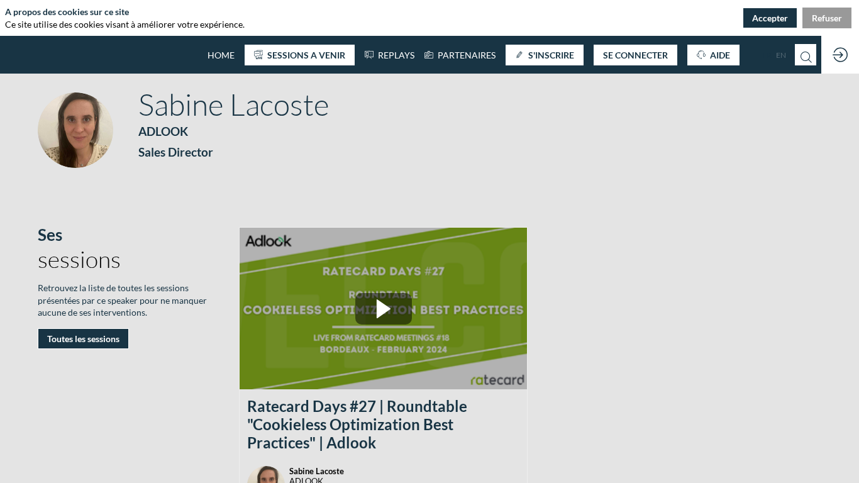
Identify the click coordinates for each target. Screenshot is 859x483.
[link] (460, 55)
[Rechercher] (805, 54)
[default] (221, 55)
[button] (300, 55)
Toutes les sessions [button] (83, 338)
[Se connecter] (840, 55)
